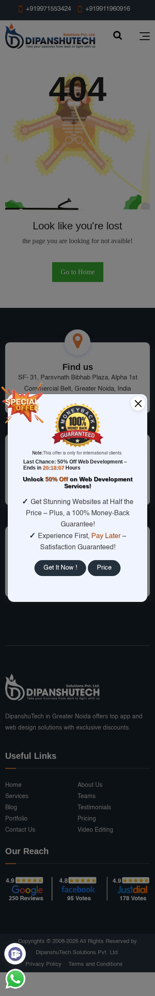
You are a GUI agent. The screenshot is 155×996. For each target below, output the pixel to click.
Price (104, 567)
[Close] (138, 403)
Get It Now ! (60, 567)
